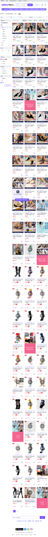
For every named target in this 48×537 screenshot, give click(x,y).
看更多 (26, 9)
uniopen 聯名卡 (36, 9)
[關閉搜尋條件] (19, 5)
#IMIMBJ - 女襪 (31, 521)
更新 (32, 532)
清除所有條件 (8, 85)
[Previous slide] (13, 28)
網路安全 (26, 534)
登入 (37, 4)
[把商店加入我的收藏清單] (22, 197)
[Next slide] (22, 28)
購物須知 (22, 534)
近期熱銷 (40, 20)
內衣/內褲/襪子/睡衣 (4, 22)
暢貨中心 (22, 9)
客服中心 (13, 534)
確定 (8, 53)
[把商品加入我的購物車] (22, 42)
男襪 (2, 42)
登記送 (16, 9)
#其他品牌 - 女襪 (38, 521)
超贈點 (43, 9)
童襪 (2, 44)
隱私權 (30, 534)
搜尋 (42, 517)
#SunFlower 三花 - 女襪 (21, 521)
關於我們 (17, 534)
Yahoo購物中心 (7, 4)
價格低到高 (30, 20)
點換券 (11, 9)
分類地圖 (34, 534)
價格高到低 (35, 20)
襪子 (1, 25)
